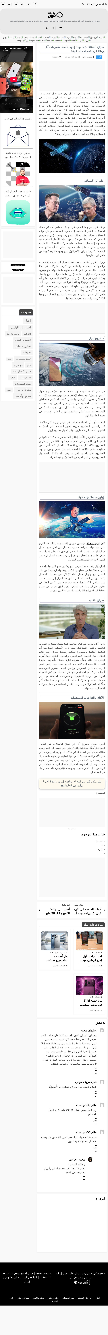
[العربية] (102, 37)
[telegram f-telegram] (22, 4)
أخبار (99, 57)
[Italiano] (20, 37)
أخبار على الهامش (20, 328)
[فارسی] (80, 40)
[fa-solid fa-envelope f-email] (3, 4)
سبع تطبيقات (23, 359)
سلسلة (9, 359)
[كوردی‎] (87, 40)
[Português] (67, 40)
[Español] (51, 40)
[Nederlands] (85, 37)
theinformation (72, 829)
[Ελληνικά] (47, 37)
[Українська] (36, 40)
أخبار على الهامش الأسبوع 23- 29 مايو (58, 911)
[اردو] (28, 40)
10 (90, 952)
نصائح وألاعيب (22, 396)
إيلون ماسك (93, 543)
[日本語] (12, 37)
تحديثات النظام (23, 340)
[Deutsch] (54, 37)
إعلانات (27, 334)
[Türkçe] (44, 40)
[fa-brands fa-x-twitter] (29, 4)
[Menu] (60, 28)
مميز (9, 390)
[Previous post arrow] (104, 910)
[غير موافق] (96, 1070)
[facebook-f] (35, 4)
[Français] (62, 37)
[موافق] (96, 1068)
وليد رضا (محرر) (87, 57)
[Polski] (74, 40)
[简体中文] (94, 37)
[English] (76, 37)
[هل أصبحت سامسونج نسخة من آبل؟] (54, 940)
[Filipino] (69, 37)
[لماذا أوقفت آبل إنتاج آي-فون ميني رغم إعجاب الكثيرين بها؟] (89, 940)
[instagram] (16, 4)
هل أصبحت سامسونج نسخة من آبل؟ (57, 958)
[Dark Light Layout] (47, 28)
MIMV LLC (45, 1277)
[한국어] (6, 37)
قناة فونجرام (25, 377)
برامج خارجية (13, 334)
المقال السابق (79, 905)
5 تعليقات (55, 57)
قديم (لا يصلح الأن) (22, 371)
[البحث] (53, 28)
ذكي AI (97, 952)
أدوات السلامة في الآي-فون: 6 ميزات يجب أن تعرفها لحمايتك (88, 911)
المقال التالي (65, 905)
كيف (12, 377)
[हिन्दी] (40, 37)
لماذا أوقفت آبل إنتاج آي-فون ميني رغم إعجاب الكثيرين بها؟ (91, 958)
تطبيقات (27, 352)
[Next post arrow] (39, 910)
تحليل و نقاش (23, 346)
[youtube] (9, 4)
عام (29, 365)
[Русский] (59, 40)
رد (96, 1073)
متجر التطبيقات (23, 384)
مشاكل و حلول (23, 390)
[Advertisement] (72, 76)
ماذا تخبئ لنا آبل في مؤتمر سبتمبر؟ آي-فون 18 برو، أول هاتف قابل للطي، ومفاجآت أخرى (91, 1003)
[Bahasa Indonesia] (31, 37)
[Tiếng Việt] (21, 40)
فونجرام (18, 365)
